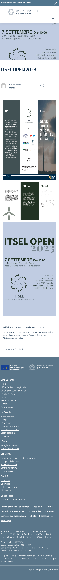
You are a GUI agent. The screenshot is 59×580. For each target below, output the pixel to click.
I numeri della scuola (10, 426)
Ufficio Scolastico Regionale (13, 387)
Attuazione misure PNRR (12, 511)
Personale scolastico (10, 448)
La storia (5, 436)
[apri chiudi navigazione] (3, 12)
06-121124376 (16, 534)
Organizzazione (8, 432)
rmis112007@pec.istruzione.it (41, 537)
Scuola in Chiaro (8, 393)
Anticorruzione (7, 407)
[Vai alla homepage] (11, 12)
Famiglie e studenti (9, 445)
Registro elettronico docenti (13, 499)
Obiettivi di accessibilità (41, 516)
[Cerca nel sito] (53, 18)
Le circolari (5, 483)
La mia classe (7, 495)
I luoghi (4, 419)
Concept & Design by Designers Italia (41, 569)
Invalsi (4, 403)
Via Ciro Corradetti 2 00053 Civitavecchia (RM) (27, 531)
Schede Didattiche (9, 464)
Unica (3, 397)
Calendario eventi (9, 487)
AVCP (50, 506)
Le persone (6, 423)
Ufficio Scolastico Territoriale (13, 390)
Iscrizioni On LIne (8, 400)
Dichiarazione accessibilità (13, 516)
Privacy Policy (34, 511)
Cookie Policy (51, 511)
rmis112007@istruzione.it (40, 534)
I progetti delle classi (10, 461)
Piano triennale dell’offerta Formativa (18, 458)
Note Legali (6, 520)
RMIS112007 (25, 544)
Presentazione (7, 416)
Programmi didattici (9, 471)
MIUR (3, 384)
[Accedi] (55, 3)
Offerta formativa (9, 467)
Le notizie (5, 480)
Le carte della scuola (10, 429)
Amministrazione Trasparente (15, 506)
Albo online (6, 490)
